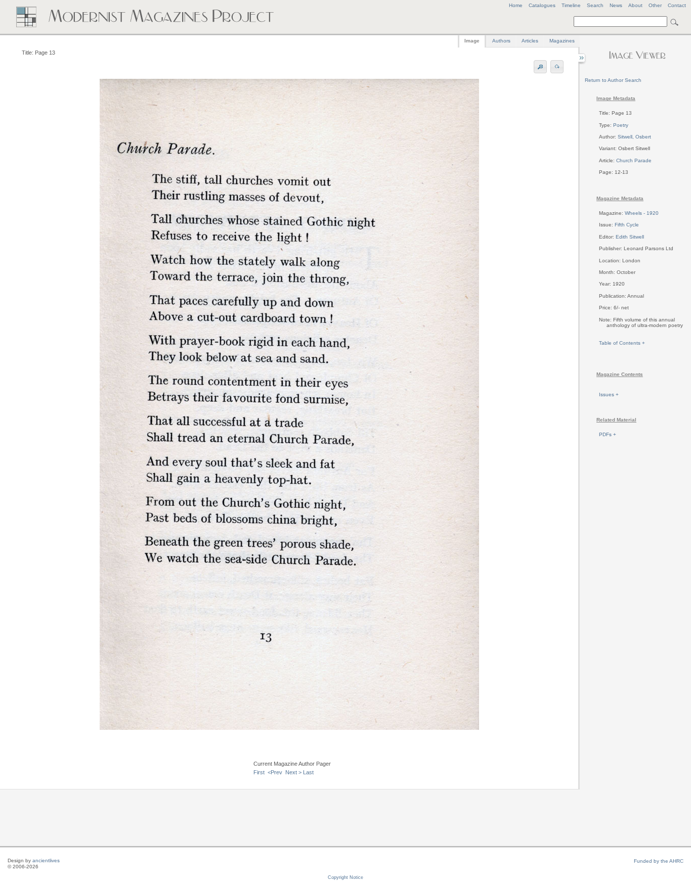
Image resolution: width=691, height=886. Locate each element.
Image (472, 40)
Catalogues (542, 5)
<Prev (275, 772)
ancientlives (46, 860)
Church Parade (634, 160)
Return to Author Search (613, 80)
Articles (530, 40)
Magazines (562, 40)
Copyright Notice (345, 877)
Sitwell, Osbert (634, 136)
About (635, 5)
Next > (293, 772)
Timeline (571, 5)
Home (516, 5)
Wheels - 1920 (642, 213)
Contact (677, 5)
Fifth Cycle (627, 224)
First (259, 772)
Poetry (620, 125)
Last (308, 772)
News (616, 5)
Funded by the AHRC (658, 861)
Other (655, 5)
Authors (501, 40)
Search (595, 5)
